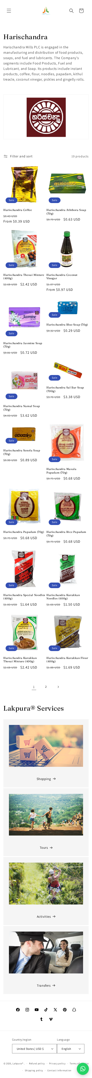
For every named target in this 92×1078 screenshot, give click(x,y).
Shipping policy (34, 1070)
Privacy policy (57, 1063)
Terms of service (79, 1063)
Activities (44, 916)
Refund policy (37, 1063)
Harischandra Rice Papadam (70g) (66, 533)
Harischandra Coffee (17, 210)
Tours (44, 847)
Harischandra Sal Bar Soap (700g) (65, 389)
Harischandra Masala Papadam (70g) (61, 470)
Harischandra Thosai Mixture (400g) (23, 276)
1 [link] (34, 687)
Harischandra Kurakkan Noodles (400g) (63, 596)
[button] (9, 11)
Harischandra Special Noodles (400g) (24, 596)
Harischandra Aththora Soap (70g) (66, 211)
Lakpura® (18, 1063)
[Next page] (58, 687)
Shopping (44, 779)
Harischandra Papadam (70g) (23, 532)
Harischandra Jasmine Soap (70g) (22, 344)
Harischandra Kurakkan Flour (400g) (67, 659)
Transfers (43, 985)
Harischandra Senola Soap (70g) (21, 452)
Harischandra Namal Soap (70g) (21, 407)
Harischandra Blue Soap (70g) (67, 324)
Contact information (59, 1070)
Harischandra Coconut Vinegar (61, 276)
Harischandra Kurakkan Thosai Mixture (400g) (20, 659)
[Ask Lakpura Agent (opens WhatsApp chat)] (83, 1069)
